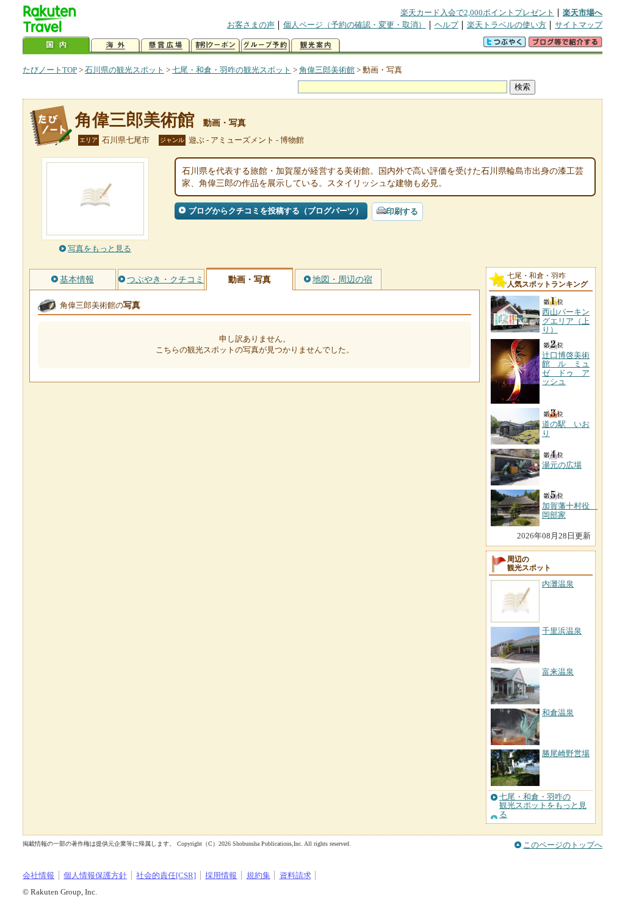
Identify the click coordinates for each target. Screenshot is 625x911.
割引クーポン (215, 45)
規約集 (258, 875)
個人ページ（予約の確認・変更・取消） (354, 24)
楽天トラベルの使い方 (506, 24)
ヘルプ (446, 24)
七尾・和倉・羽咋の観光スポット (231, 69)
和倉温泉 (558, 712)
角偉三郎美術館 (327, 69)
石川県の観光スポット (124, 69)
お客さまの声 (251, 24)
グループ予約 (265, 45)
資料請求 (295, 875)
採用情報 (221, 875)
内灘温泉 (558, 583)
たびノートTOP (50, 69)
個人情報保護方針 (95, 875)
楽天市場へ (582, 12)
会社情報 (38, 875)
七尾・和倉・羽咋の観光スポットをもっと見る (543, 806)
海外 (115, 45)
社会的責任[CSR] (166, 875)
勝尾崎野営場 (566, 753)
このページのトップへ (562, 844)
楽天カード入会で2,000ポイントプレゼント (477, 12)
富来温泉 (558, 671)
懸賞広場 (165, 45)
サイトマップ (578, 24)
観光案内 (315, 45)
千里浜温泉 (562, 630)
